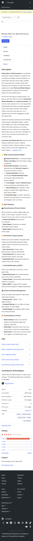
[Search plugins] (18, 17)
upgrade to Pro (17, 150)
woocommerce (27, 420)
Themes (19, 478)
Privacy (4, 484)
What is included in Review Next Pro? (13, 349)
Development (7, 59)
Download (5, 41)
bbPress (5, 508)
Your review (5, 453)
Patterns (19, 484)
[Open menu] (30, 2)
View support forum (7, 465)
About (3, 475)
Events (19, 492)
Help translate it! (27, 12)
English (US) (28, 410)
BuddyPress (6, 511)
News (3, 478)
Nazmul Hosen (8, 36)
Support (5, 64)
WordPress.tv (6, 497)
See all (29, 453)
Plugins (19, 481)
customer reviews (26, 414)
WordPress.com (7, 503)
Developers (5, 495)
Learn (3, 489)
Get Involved (21, 489)
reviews (29, 417)
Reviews (5, 51)
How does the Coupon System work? (13, 364)
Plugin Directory (6, 7)
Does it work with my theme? (10, 359)
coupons (19, 414)
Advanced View (6, 425)
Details (5, 47)
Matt (4, 506)
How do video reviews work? (10, 344)
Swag (19, 497)
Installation (6, 55)
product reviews (22, 417)
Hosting (4, 481)
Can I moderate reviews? (9, 354)
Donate (20, 495)
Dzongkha (8, 519)
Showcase (20, 475)
